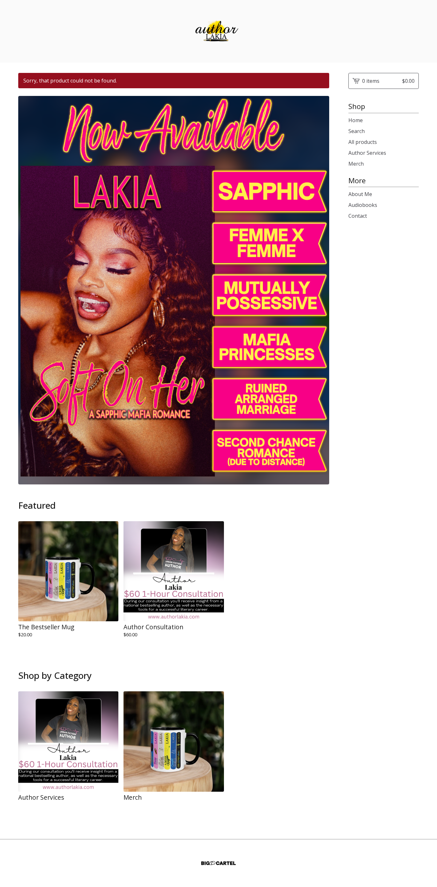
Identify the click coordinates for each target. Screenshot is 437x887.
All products (362, 141)
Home (355, 120)
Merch (356, 163)
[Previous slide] (27, 285)
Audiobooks (362, 204)
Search (356, 131)
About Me (360, 194)
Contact (357, 215)
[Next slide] (320, 285)
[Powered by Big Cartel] (218, 863)
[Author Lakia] (218, 31)
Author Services (367, 152)
